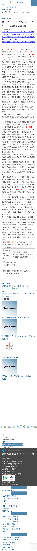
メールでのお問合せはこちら (12, 444)
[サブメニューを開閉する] (19, 493)
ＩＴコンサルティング (11, 521)
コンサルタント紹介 (10, 498)
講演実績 (6, 544)
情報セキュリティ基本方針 (11, 474)
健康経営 (6, 508)
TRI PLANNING (14, 485)
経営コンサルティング (11, 516)
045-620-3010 (7, 437)
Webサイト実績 (9, 542)
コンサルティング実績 (11, 537)
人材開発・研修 (9, 524)
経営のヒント (7, 18)
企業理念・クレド (9, 496)
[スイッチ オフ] (34, 2)
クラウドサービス (9, 526)
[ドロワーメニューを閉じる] (19, 487)
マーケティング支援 (10, 519)
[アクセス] (19, 464)
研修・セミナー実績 (10, 539)
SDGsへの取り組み (10, 506)
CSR (4, 503)
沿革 (5, 501)
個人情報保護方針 (8, 471)
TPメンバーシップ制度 (11, 529)
